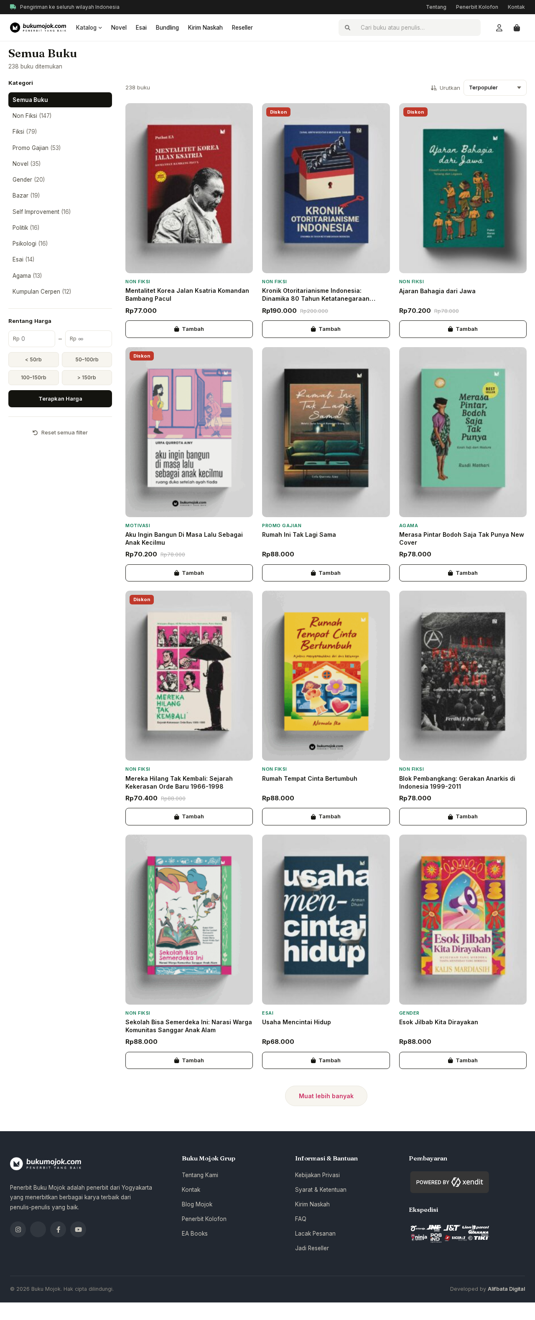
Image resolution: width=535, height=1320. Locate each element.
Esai (141, 27)
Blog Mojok (197, 1204)
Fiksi (25, 131)
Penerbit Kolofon (477, 7)
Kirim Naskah (205, 27)
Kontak (516, 7)
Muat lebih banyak (326, 1095)
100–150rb (33, 377)
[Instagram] (18, 1229)
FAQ (300, 1219)
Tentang (436, 7)
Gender (29, 179)
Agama (27, 275)
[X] (38, 1229)
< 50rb (33, 359)
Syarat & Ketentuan (320, 1189)
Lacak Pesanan (315, 1233)
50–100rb (87, 359)
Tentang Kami (200, 1175)
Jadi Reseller (312, 1248)
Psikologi (30, 243)
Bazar (26, 195)
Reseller (242, 27)
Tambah (193, 328)
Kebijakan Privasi (317, 1175)
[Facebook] (58, 1229)
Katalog (86, 27)
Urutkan (450, 88)
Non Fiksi (32, 115)
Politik (26, 227)
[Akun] (499, 27)
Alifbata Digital (506, 1289)
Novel (119, 27)
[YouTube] (78, 1229)
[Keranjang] (516, 27)
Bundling (167, 27)
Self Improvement (42, 211)
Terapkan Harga (60, 398)
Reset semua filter (64, 432)
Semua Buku (30, 99)
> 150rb (86, 377)
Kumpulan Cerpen (42, 291)
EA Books (195, 1233)
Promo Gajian (37, 148)
